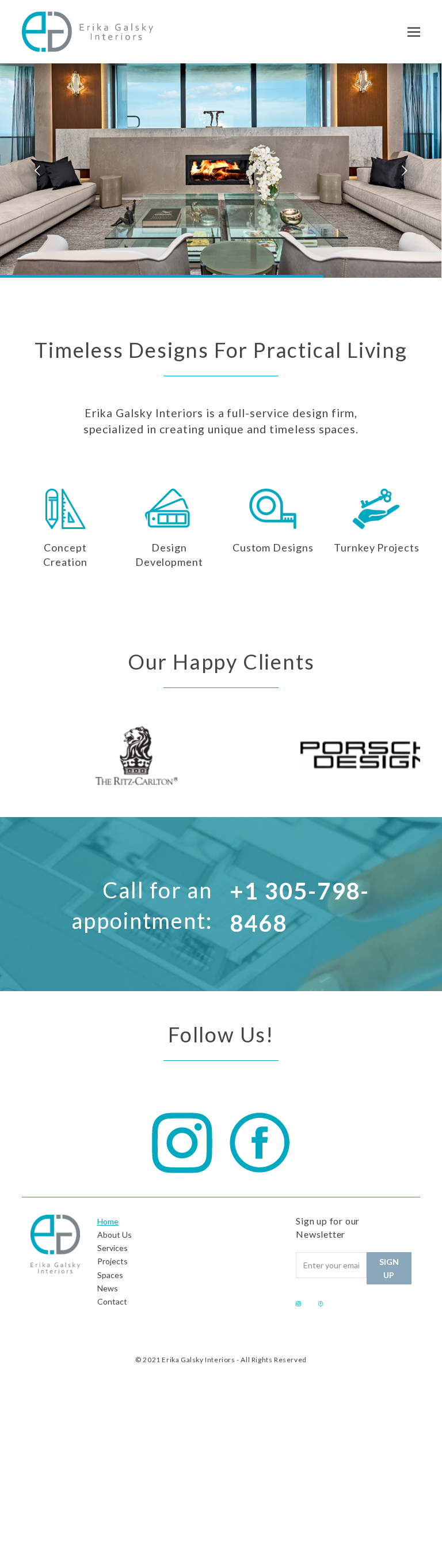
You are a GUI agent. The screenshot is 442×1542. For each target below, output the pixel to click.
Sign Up (389, 1268)
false (36, 752)
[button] (413, 31)
